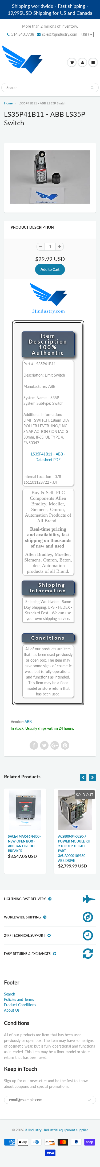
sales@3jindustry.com (59, 34)
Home (8, 103)
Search (9, 994)
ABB (28, 721)
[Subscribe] (89, 1100)
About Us (11, 1010)
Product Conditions (20, 1004)
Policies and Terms (19, 999)
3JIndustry (33, 1130)
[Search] (92, 87)
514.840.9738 (22, 34)
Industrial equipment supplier (66, 1130)
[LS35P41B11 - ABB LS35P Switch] (50, 177)
